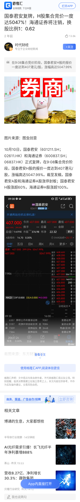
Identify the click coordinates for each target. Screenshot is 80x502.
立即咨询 (66, 399)
